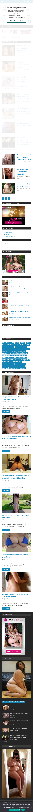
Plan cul (4, 357)
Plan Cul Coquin (12, 357)
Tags (16, 701)
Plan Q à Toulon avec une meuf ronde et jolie (22, 171)
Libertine (19, 353)
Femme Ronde (13, 349)
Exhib (16, 346)
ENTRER (12, 20)
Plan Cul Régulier (19, 359)
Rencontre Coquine (20, 363)
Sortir (21, 20)
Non (23, 809)
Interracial (13, 353)
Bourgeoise (10, 344)
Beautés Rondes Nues (9, 329)
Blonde (4, 344)
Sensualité (5, 368)
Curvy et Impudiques (9, 248)
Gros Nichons (5, 351)
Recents (11, 701)
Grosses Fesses (8, 245)
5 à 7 (3, 342)
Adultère (8, 342)
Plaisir (9, 355)
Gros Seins (13, 351)
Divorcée (27, 344)
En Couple (4, 346)
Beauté (17, 342)
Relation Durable (6, 361)
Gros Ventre (5, 353)
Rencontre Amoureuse (9, 236)
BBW (13, 342)
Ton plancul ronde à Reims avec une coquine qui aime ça (24, 157)
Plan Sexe (6, 234)
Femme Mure (5, 349)
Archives (22, 701)
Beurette (22, 342)
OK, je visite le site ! (15, 809)
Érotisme (22, 368)
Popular (5, 701)
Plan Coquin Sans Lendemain (19, 355)
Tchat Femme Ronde (14, 368)
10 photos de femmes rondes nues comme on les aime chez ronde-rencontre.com (18, 737)
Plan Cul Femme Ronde (8, 359)
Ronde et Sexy (5, 366)
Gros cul (27, 349)
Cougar (21, 344)
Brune (16, 344)
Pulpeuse (27, 359)
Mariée (4, 355)
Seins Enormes (21, 366)
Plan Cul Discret (22, 357)
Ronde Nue (13, 366)
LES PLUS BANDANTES (8, 372)
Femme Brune (22, 346)
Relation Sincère (17, 361)
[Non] (31, 807)
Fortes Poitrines (8, 244)
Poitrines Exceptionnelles (10, 331)
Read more (6, 411)
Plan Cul (19, 190)
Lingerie (25, 353)
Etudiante (11, 346)
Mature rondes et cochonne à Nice (18, 299)
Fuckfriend (21, 349)
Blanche (28, 342)
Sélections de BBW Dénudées (11, 335)
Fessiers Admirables (9, 333)
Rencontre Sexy (8, 232)
